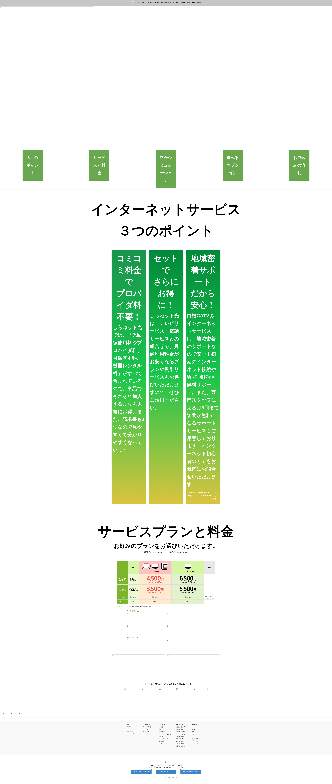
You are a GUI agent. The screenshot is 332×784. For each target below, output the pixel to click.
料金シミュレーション (166, 169)
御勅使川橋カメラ (180, 727)
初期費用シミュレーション (153, 552)
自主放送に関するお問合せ (190, 771)
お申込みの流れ (299, 165)
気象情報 (183, 2)
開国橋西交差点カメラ (182, 731)
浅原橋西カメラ (180, 741)
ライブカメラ (175, 2)
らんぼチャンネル (165, 2)
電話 (158, 2)
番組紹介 (161, 727)
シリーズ (161, 743)
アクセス (194, 734)
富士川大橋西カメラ (181, 746)
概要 (193, 731)
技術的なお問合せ (166, 771)
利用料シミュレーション (179, 552)
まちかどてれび (163, 739)
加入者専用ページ (196, 2)
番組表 (188, 2)
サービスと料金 (99, 165)
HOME (5, 713)
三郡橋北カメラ (180, 743)
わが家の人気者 (163, 736)
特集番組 (161, 741)
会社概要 (194, 729)
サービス (145, 729)
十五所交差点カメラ (181, 734)
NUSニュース (163, 729)
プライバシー (162, 765)
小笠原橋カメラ (180, 736)
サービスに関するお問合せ (141, 771)
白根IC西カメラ (180, 729)
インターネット (142, 2)
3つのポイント (33, 165)
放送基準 (171, 765)
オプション (146, 731)
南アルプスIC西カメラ (182, 739)
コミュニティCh (163, 724)
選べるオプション (233, 165)
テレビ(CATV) (152, 2)
